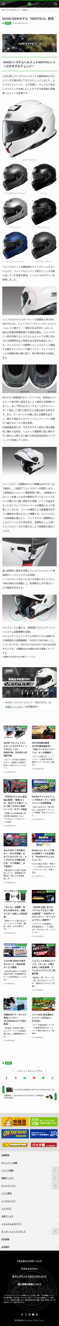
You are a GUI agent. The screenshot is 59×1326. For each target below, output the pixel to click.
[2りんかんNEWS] (29, 4)
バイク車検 (6, 1193)
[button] (6, 1078)
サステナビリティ (29, 1269)
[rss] (37, 1314)
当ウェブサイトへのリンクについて (29, 1276)
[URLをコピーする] (53, 1078)
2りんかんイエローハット (29, 1261)
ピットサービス (8, 1185)
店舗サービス (7, 1177)
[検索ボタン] (55, 4)
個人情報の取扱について (29, 1284)
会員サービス (7, 1216)
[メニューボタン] (3, 4)
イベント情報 (7, 1170)
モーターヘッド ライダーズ (13, 1231)
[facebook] (22, 1314)
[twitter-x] (25, 1314)
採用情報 (5, 1239)
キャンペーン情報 (9, 1162)
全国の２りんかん (14, 706)
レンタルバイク (8, 1200)
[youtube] (33, 1314)
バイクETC (6, 1208)
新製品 (8, 23)
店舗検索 (5, 1155)
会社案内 (5, 1246)
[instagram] (29, 1314)
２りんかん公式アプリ (11, 1223)
